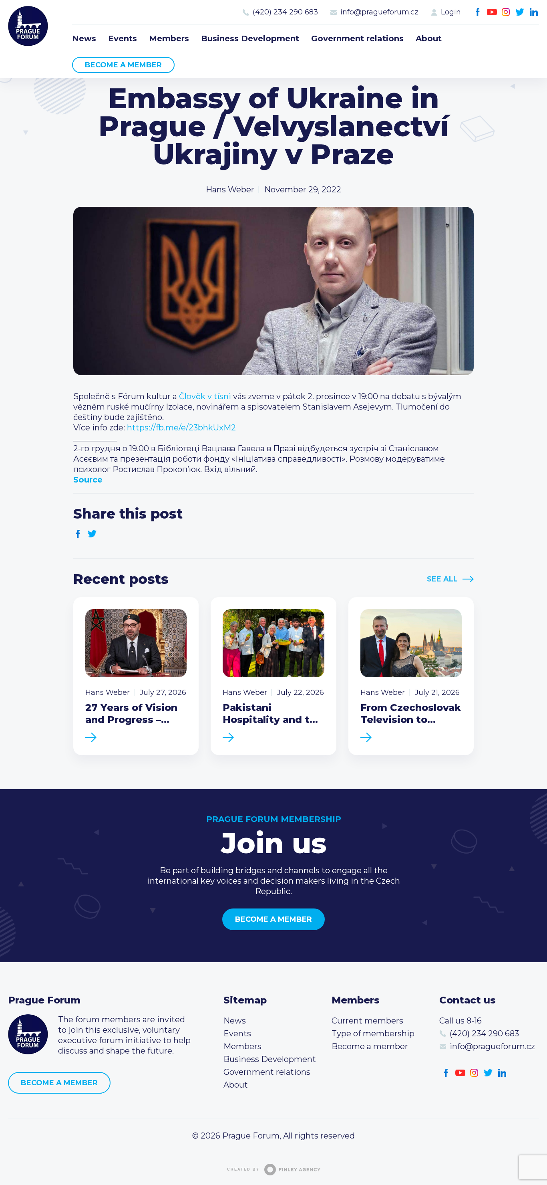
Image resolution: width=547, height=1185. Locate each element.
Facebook (478, 12)
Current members (367, 1021)
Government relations (357, 38)
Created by (243, 1169)
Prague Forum (28, 26)
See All (442, 579)
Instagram (506, 12)
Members (169, 38)
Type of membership (373, 1033)
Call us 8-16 (460, 1021)
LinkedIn (534, 12)
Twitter (520, 12)
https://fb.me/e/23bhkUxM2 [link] (181, 427)
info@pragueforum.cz (379, 12)
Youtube (492, 12)
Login (451, 12)
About (429, 38)
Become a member (123, 65)
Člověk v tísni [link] (205, 396)
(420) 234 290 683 (285, 12)
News (84, 38)
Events (122, 38)
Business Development (250, 38)
